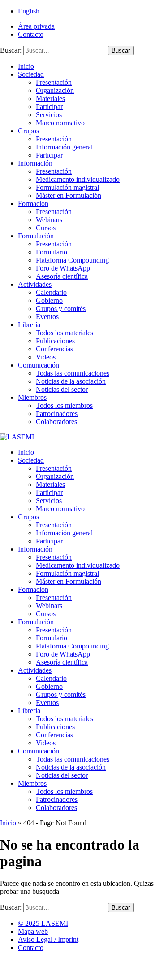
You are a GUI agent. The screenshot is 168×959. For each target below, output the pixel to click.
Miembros (32, 397)
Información (35, 163)
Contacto (30, 34)
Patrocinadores (57, 413)
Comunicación (38, 365)
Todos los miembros (64, 405)
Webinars (49, 219)
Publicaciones (55, 341)
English (28, 11)
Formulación (36, 236)
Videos (46, 357)
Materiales (50, 98)
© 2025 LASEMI (43, 923)
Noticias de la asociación (71, 381)
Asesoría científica (62, 276)
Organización (55, 90)
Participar (49, 106)
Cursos (46, 228)
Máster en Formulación (68, 195)
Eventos (47, 316)
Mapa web (33, 931)
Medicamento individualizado (78, 179)
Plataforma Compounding (72, 260)
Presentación (54, 82)
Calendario (51, 292)
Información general (64, 147)
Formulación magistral (67, 187)
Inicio (26, 66)
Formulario (51, 252)
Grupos (28, 131)
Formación (33, 203)
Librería (29, 324)
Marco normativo (60, 123)
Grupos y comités (61, 308)
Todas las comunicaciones (72, 373)
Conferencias (54, 349)
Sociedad (31, 74)
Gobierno (49, 300)
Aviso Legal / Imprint (48, 939)
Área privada (36, 26)
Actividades (35, 284)
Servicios (49, 114)
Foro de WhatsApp (63, 268)
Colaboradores (56, 421)
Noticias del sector (62, 389)
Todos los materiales (64, 333)
